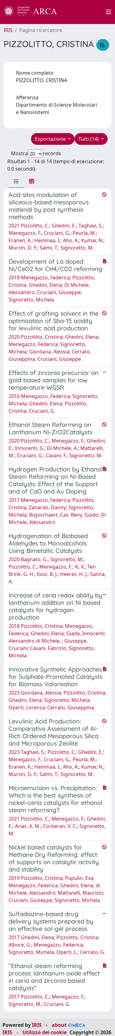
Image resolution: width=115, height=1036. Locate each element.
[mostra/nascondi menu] (108, 12)
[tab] (16, 181)
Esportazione (51, 139)
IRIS (8, 30)
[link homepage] (34, 12)
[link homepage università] (85, 12)
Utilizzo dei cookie (44, 1032)
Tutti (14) (89, 139)
